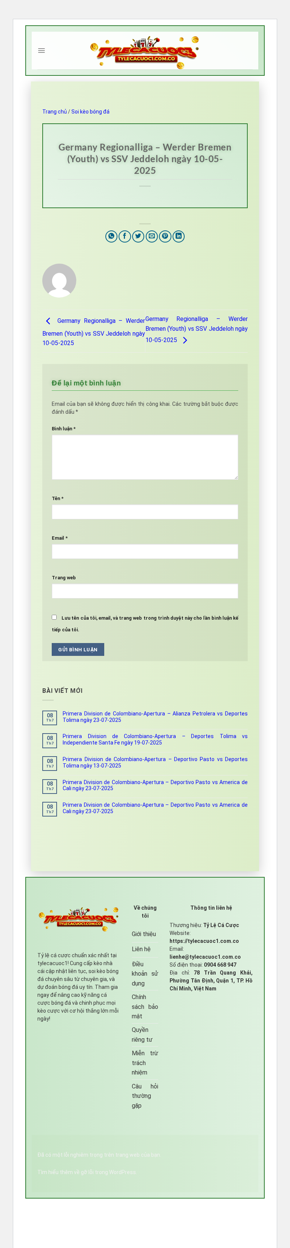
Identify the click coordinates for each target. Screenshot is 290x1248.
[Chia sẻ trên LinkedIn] (179, 236)
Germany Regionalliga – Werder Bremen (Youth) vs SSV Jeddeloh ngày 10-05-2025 (93, 332)
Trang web (64, 577)
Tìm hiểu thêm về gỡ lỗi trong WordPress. (87, 1172)
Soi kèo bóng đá (90, 112)
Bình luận (64, 428)
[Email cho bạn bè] (152, 236)
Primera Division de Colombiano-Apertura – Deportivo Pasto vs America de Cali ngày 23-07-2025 (155, 785)
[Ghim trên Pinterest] (165, 236)
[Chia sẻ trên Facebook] (125, 236)
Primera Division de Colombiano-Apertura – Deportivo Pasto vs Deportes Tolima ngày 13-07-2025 (155, 762)
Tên (57, 498)
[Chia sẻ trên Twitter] (138, 236)
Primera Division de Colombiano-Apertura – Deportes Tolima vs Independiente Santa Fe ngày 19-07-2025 (155, 739)
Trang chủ (54, 112)
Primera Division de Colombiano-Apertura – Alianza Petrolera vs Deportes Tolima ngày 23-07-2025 (155, 717)
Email (60, 538)
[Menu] (41, 50)
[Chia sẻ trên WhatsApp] (111, 236)
